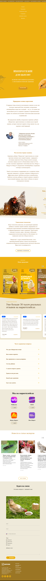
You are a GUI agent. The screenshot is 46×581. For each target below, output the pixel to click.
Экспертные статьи (23, 11)
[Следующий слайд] (44, 79)
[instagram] (3, 576)
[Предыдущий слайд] (1, 79)
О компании (23, 13)
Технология (23, 9)
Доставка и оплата (23, 16)
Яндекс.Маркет (14, 420)
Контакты (23, 18)
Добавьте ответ (9, 548)
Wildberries (14, 405)
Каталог (23, 6)
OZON (32, 405)
